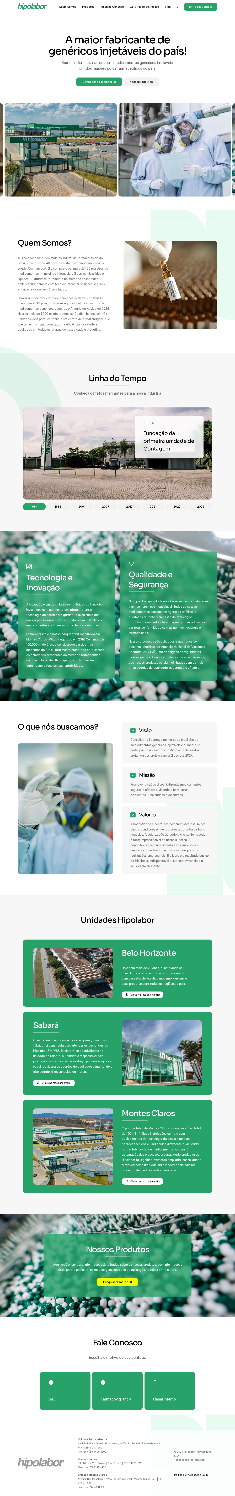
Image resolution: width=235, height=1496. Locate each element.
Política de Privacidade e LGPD (191, 1474)
